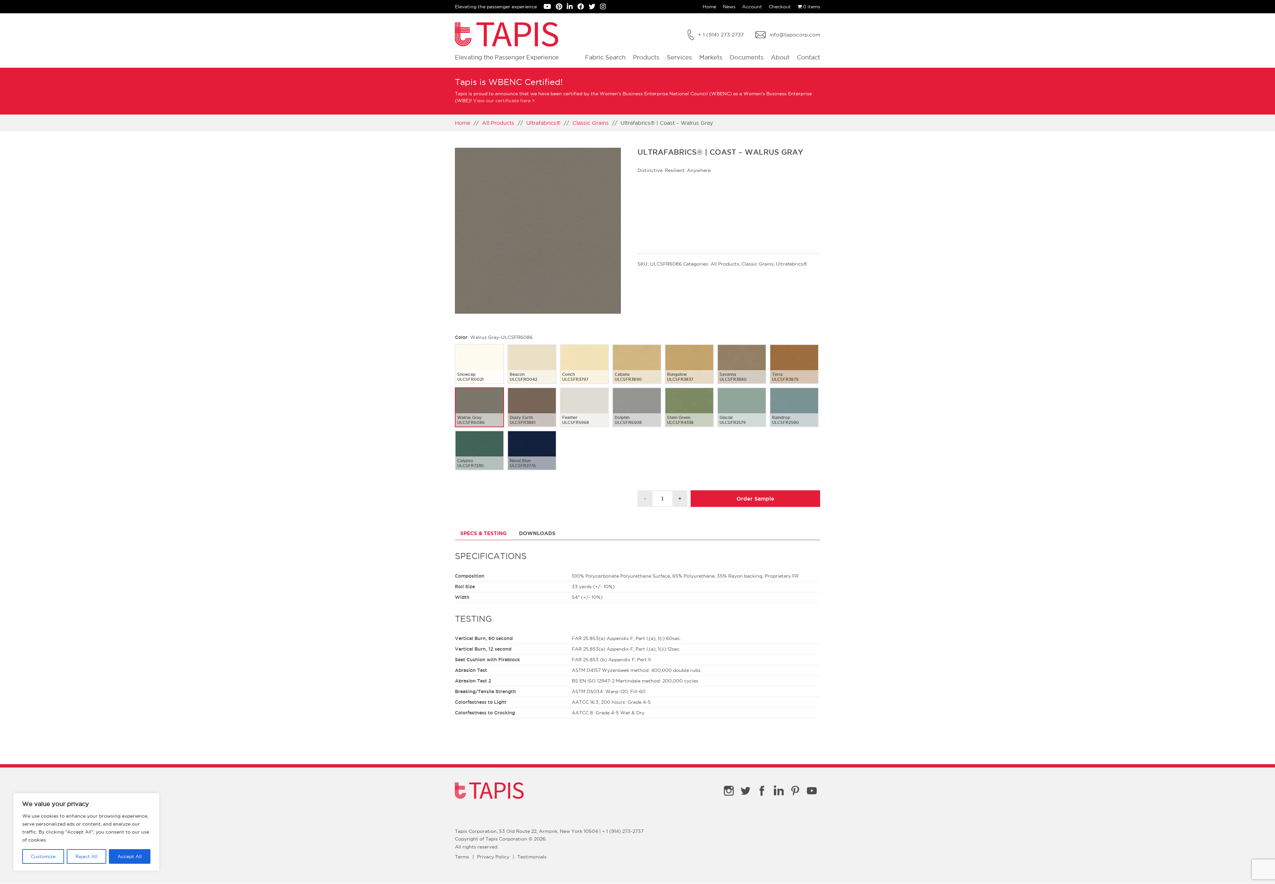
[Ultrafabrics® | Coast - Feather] (584, 413)
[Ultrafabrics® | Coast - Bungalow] (689, 369)
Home (709, 6)
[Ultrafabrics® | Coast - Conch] (584, 369)
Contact (808, 57)
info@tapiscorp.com (795, 35)
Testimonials (532, 856)
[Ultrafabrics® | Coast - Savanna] (742, 369)
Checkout (780, 6)
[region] (86, 832)
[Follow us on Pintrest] (561, 7)
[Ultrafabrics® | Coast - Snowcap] (479, 369)
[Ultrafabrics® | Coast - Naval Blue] (532, 456)
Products (646, 57)
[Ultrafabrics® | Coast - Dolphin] (637, 413)
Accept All (130, 856)
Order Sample (755, 499)
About (780, 57)
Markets (710, 57)
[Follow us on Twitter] (594, 7)
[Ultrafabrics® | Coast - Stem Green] (689, 413)
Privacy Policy (493, 856)
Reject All (86, 856)
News (729, 6)
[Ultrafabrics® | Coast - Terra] (794, 369)
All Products (498, 123)
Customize (43, 856)
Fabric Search (605, 57)
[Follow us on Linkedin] (572, 7)
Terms (462, 856)
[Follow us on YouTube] (550, 7)
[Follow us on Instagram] (604, 7)
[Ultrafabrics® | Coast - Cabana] (637, 369)
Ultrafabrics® (543, 123)
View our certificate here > (504, 100)
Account (752, 6)
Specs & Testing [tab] (483, 533)
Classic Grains (590, 123)
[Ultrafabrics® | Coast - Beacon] (532, 369)
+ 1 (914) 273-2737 (721, 35)
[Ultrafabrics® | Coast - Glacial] (742, 413)
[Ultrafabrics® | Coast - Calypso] (479, 456)
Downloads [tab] (537, 533)
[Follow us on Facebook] (583, 7)
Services (679, 57)
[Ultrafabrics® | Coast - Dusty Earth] (532, 413)
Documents (747, 57)
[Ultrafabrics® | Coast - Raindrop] (794, 413)
